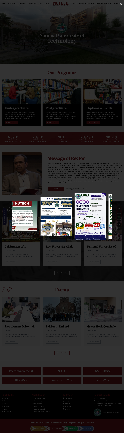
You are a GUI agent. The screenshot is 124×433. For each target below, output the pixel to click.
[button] (6, 216)
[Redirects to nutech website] (27, 216)
